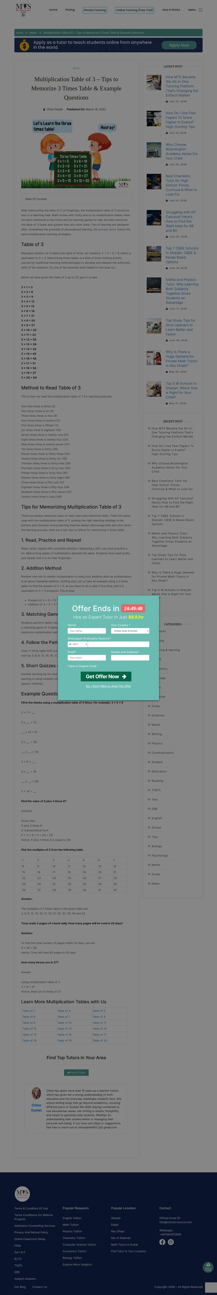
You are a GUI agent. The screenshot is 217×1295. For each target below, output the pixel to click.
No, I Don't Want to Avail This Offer (108, 686)
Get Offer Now (104, 676)
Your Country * (120, 625)
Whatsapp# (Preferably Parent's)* (89, 638)
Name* (72, 625)
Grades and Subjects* (125, 652)
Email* (72, 652)
